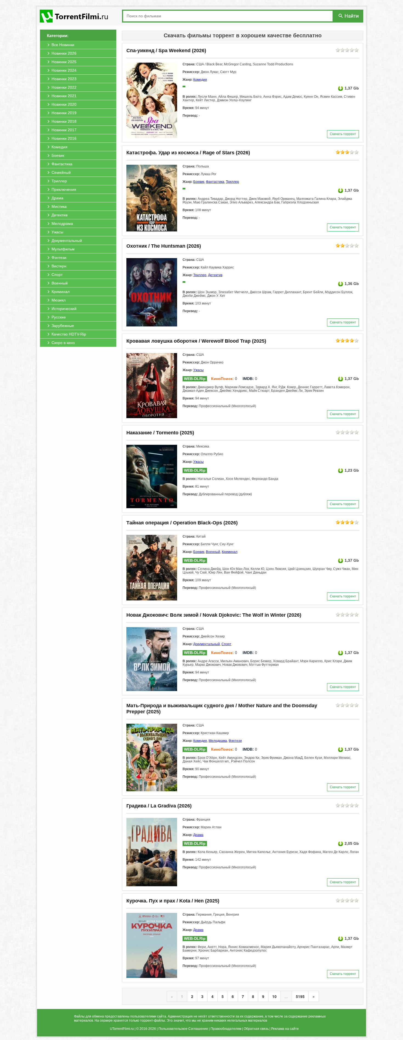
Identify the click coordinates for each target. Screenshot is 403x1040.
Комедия (200, 80)
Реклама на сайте (285, 1029)
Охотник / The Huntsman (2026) (163, 246)
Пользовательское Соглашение (183, 1029)
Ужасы (198, 370)
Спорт (226, 644)
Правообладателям (226, 1029)
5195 (300, 996)
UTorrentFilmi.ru (122, 1029)
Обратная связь (256, 1029)
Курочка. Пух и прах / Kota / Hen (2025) (172, 901)
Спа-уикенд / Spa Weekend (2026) (166, 50)
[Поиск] (349, 15)
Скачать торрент (343, 134)
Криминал (229, 552)
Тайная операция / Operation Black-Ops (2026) (182, 522)
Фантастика (215, 182)
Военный (213, 552)
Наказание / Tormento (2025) (160, 432)
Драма (198, 835)
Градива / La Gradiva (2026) (159, 806)
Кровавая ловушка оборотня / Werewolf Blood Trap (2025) (196, 341)
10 (274, 996)
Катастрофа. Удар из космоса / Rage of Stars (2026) (188, 152)
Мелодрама (218, 741)
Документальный (206, 644)
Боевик (198, 182)
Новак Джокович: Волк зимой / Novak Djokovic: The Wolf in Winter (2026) (213, 615)
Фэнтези (235, 741)
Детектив (215, 275)
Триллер (232, 182)
